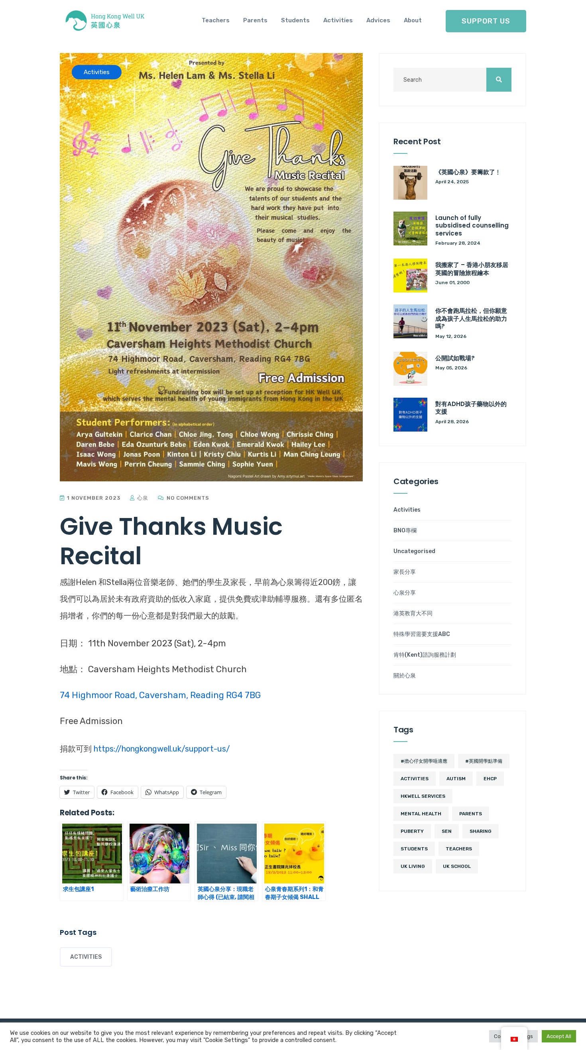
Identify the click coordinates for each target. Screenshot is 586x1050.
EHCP (490, 778)
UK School (457, 866)
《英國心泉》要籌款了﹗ (468, 172)
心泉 (142, 498)
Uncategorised (414, 551)
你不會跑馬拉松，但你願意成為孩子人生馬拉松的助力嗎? (471, 318)
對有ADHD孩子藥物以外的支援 (471, 408)
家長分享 (404, 572)
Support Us (486, 21)
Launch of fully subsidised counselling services (472, 225)
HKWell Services (423, 796)
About (413, 20)
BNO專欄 (405, 531)
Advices (378, 20)
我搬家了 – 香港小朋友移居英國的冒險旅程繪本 (471, 269)
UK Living (413, 866)
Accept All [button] (559, 1036)
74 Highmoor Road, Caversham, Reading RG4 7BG (160, 695)
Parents (255, 20)
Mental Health (421, 813)
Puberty (412, 831)
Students (295, 20)
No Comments (187, 498)
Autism (456, 778)
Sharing (481, 831)
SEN (447, 831)
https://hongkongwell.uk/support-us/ (162, 749)
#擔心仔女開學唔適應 (424, 761)
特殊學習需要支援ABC (421, 634)
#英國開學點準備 (483, 761)
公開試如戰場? (455, 358)
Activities (338, 20)
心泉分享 (404, 593)
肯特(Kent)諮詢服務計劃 (424, 655)
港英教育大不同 (413, 613)
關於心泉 (404, 676)
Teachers (216, 20)
